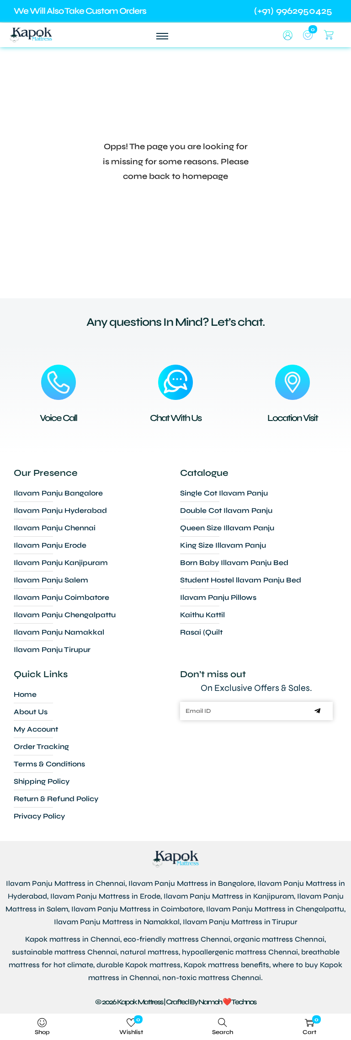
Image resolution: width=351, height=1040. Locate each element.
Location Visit (292, 418)
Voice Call (58, 418)
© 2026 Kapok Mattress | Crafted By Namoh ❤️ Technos (175, 1001)
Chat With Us (175, 418)
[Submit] (317, 711)
